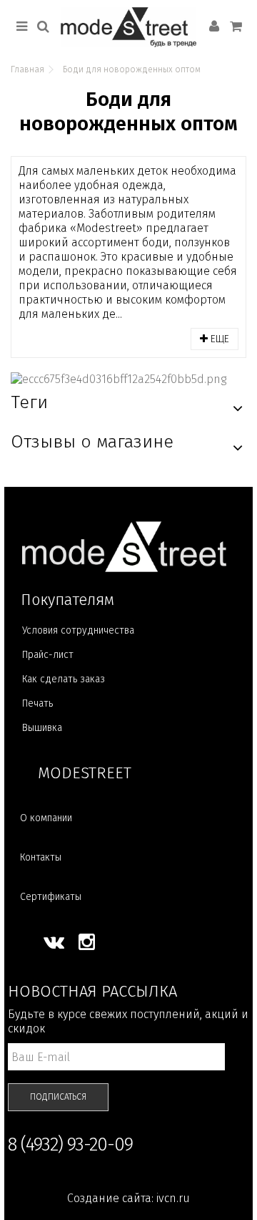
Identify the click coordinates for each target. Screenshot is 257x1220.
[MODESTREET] (128, 27)
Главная (27, 69)
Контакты (40, 857)
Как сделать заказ (63, 679)
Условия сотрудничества (78, 630)
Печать (37, 703)
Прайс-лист (48, 655)
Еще (218, 339)
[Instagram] (87, 942)
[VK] (54, 942)
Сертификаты (50, 897)
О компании (46, 818)
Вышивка (42, 728)
